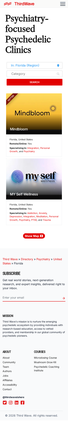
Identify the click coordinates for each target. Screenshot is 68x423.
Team (6, 366)
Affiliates (7, 380)
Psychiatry (29, 151)
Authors (7, 371)
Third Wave (10, 259)
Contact (7, 389)
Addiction (32, 213)
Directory (27, 259)
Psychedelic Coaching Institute (46, 368)
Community (9, 362)
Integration (33, 148)
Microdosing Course (45, 357)
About (6, 357)
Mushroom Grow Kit (45, 362)
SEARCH (34, 82)
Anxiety (43, 213)
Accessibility (10, 384)
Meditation (42, 216)
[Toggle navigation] (62, 3)
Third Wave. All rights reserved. (37, 415)
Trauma (47, 219)
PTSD (34, 219)
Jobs (5, 375)
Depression (16, 216)
